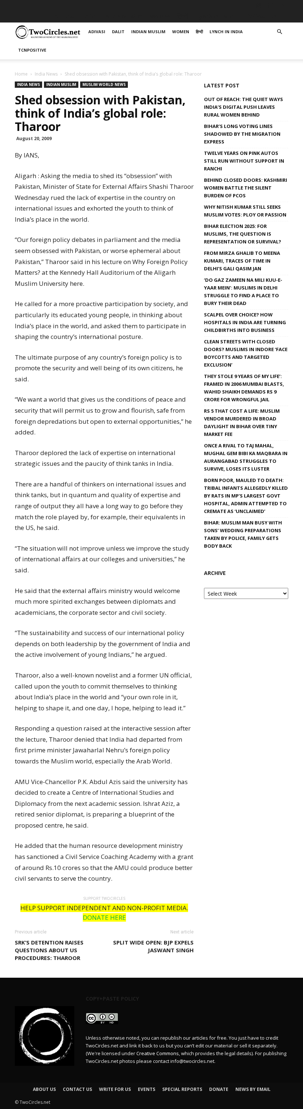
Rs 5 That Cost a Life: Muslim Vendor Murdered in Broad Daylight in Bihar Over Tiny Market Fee (242, 422)
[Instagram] (258, 5)
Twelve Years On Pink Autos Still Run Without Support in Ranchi (244, 161)
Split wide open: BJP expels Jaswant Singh (153, 946)
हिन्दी (182, 16)
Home (21, 74)
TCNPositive (259, 16)
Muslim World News (104, 84)
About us (44, 1089)
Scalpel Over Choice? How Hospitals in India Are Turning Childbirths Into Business (245, 322)
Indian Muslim (123, 16)
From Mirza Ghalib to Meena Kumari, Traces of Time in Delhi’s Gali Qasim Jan (242, 261)
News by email (252, 1089)
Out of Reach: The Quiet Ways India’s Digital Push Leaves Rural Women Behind (243, 107)
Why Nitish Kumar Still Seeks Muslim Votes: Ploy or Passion (245, 211)
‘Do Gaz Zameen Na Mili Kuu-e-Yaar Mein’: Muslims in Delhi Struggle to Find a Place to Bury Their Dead (243, 291)
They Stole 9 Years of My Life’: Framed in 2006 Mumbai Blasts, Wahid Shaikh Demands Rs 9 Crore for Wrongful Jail (244, 388)
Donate (218, 1089)
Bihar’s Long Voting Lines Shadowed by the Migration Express (242, 134)
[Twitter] (270, 5)
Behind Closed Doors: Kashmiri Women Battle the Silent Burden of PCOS (245, 188)
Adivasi (64, 16)
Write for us (115, 1089)
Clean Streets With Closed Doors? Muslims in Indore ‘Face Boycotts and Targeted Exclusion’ (245, 353)
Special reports (182, 1089)
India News (46, 74)
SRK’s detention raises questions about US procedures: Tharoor (49, 950)
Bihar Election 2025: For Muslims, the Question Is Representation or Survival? (242, 234)
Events (146, 1089)
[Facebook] (233, 5)
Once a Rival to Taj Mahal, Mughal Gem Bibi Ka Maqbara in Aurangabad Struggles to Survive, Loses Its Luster (245, 457)
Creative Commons (157, 1053)
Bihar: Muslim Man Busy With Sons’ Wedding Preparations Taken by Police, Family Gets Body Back (243, 534)
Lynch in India (215, 16)
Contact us (77, 1089)
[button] (279, 31)
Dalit (89, 16)
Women (160, 16)
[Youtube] (282, 5)
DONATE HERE (104, 917)
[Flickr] (246, 5)
